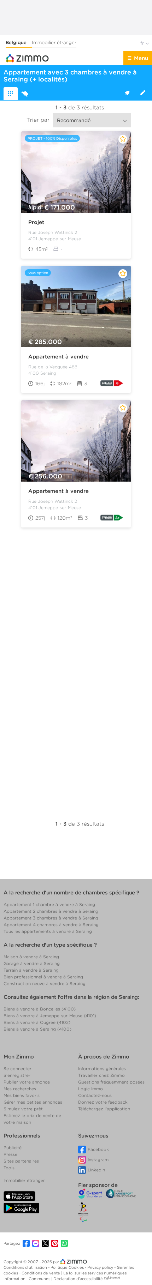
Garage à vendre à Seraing (32, 963)
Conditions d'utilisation (26, 1267)
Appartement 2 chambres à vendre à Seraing (51, 911)
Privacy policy (100, 1267)
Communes (40, 1278)
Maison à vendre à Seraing (31, 956)
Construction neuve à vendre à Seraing (45, 983)
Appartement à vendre (58, 357)
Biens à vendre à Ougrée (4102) (37, 1022)
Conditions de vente (41, 1273)
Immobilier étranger (54, 42)
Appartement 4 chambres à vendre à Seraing (51, 924)
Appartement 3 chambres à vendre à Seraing (51, 918)
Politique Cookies (68, 1267)
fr (142, 43)
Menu (141, 58)
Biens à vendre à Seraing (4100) (37, 1029)
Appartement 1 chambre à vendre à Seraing (49, 904)
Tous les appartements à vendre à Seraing (48, 931)
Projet (36, 222)
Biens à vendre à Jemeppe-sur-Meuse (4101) (50, 1015)
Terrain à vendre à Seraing (31, 970)
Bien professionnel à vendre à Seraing (43, 976)
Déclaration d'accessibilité (78, 1278)
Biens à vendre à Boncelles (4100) (40, 1009)
